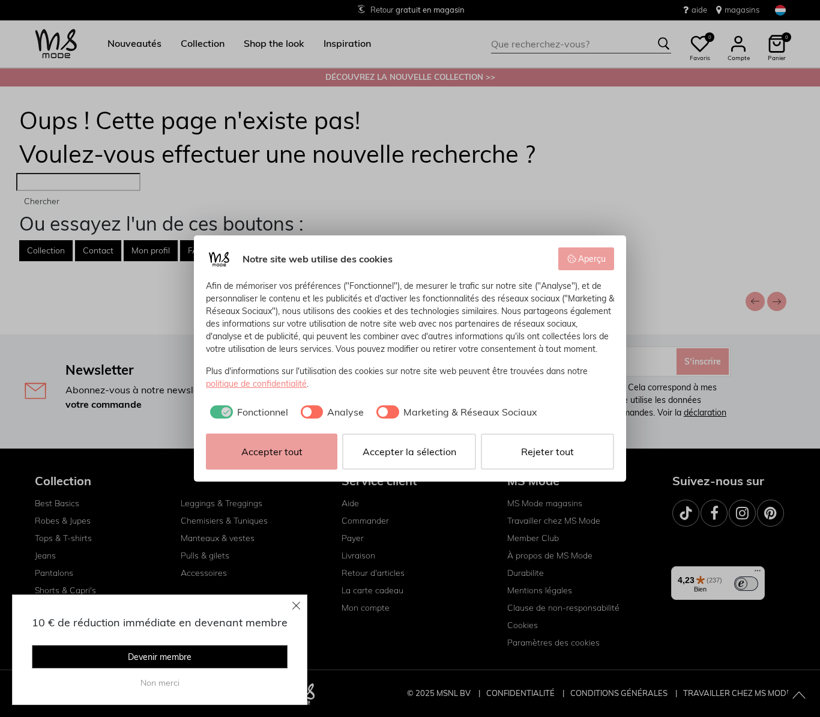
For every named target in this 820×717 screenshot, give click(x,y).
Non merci (159, 682)
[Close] (296, 605)
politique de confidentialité (256, 383)
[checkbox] (247, 412)
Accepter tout (272, 452)
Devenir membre (159, 657)
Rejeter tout (547, 452)
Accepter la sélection (409, 452)
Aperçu (592, 258)
